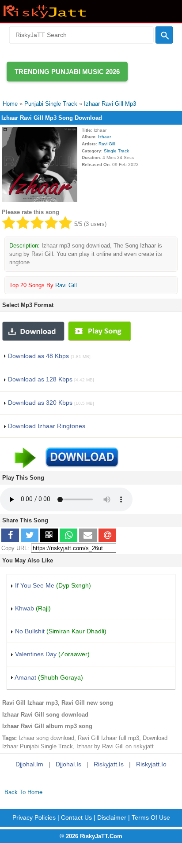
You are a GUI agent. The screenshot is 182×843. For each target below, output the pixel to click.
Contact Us (76, 817)
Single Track (116, 150)
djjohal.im (29, 764)
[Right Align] (164, 35)
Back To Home (23, 792)
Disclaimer (111, 817)
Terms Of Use (151, 817)
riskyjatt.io (151, 764)
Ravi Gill (107, 143)
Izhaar (104, 136)
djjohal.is (68, 764)
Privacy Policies (34, 817)
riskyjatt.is (109, 764)
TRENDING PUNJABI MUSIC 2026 (67, 71)
